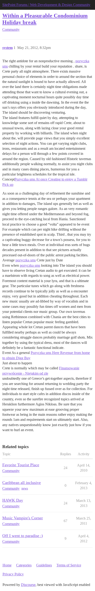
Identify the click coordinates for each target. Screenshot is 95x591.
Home (7, 565)
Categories (24, 565)
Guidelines (44, 565)
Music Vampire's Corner (22, 518)
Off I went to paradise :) (22, 535)
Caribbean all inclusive (21, 482)
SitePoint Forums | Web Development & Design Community (46, 5)
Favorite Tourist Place (20, 465)
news (24, 488)
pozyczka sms (25, 260)
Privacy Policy (13, 574)
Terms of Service (68, 565)
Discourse (28, 585)
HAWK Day (12, 500)
